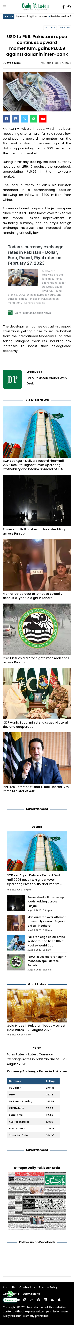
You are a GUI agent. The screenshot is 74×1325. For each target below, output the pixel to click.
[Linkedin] (45, 1299)
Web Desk (14, 63)
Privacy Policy (48, 1287)
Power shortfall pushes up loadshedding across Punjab (34, 531)
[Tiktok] (31, 1299)
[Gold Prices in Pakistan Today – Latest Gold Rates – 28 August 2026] (37, 1005)
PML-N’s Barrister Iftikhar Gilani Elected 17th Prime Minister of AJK (36, 789)
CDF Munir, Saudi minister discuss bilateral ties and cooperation (35, 724)
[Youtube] (18, 1299)
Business (50, 27)
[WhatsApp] (33, 118)
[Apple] (59, 1299)
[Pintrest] (38, 1299)
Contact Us (27, 1287)
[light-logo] (36, 7)
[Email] (42, 118)
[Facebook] (6, 118)
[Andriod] (52, 1299)
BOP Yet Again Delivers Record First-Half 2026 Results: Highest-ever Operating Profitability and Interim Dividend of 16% (33, 465)
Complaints (11, 1293)
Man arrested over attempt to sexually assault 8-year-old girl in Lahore (32, 596)
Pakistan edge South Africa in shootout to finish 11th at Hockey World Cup (46, 941)
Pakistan (65, 27)
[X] (24, 118)
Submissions (31, 1293)
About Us (9, 1287)
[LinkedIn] (15, 118)
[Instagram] (24, 1299)
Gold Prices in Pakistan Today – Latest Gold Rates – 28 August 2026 (36, 1027)
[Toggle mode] (63, 7)
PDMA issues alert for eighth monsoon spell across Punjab (36, 660)
